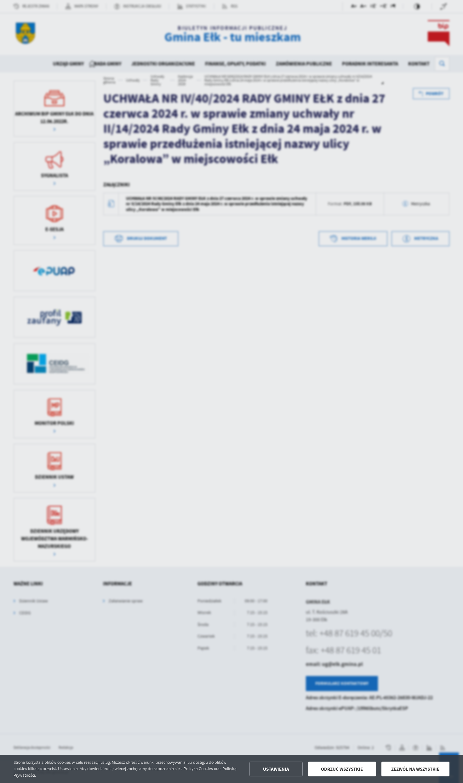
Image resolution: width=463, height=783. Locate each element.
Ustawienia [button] (276, 769)
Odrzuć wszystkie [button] (342, 769)
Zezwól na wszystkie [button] (415, 769)
